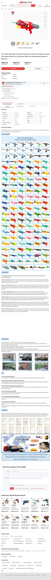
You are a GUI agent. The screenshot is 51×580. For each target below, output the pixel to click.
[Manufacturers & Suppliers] (25, 2)
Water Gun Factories (16, 562)
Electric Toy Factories (38, 562)
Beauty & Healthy (29, 541)
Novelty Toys (4, 556)
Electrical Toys (12, 556)
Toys (5, 9)
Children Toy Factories (27, 562)
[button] (46, 106)
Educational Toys (29, 543)
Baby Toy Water (39, 565)
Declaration (38, 575)
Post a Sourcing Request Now (37, 488)
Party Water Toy (30, 565)
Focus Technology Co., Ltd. (17, 575)
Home (2, 9)
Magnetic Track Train (5, 538)
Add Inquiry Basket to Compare (25, 47)
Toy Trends (11, 568)
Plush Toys (3, 543)
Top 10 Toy (4, 568)
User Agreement (32, 575)
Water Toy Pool (21, 565)
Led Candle (3, 541)
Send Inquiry (13, 68)
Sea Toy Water (13, 565)
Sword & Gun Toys (11, 9)
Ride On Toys (28, 538)
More (2, 570)
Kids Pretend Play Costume (18, 541)
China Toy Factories (6, 562)
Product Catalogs (18, 536)
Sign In (3, 98)
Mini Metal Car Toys (41, 541)
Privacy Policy (44, 575)
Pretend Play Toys (41, 538)
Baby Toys (40, 543)
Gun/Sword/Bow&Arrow (18, 543)
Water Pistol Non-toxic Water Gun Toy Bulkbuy (25, 568)
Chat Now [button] (39, 68)
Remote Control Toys (17, 538)
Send (12, 488)
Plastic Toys (20, 556)
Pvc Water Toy (5, 565)
